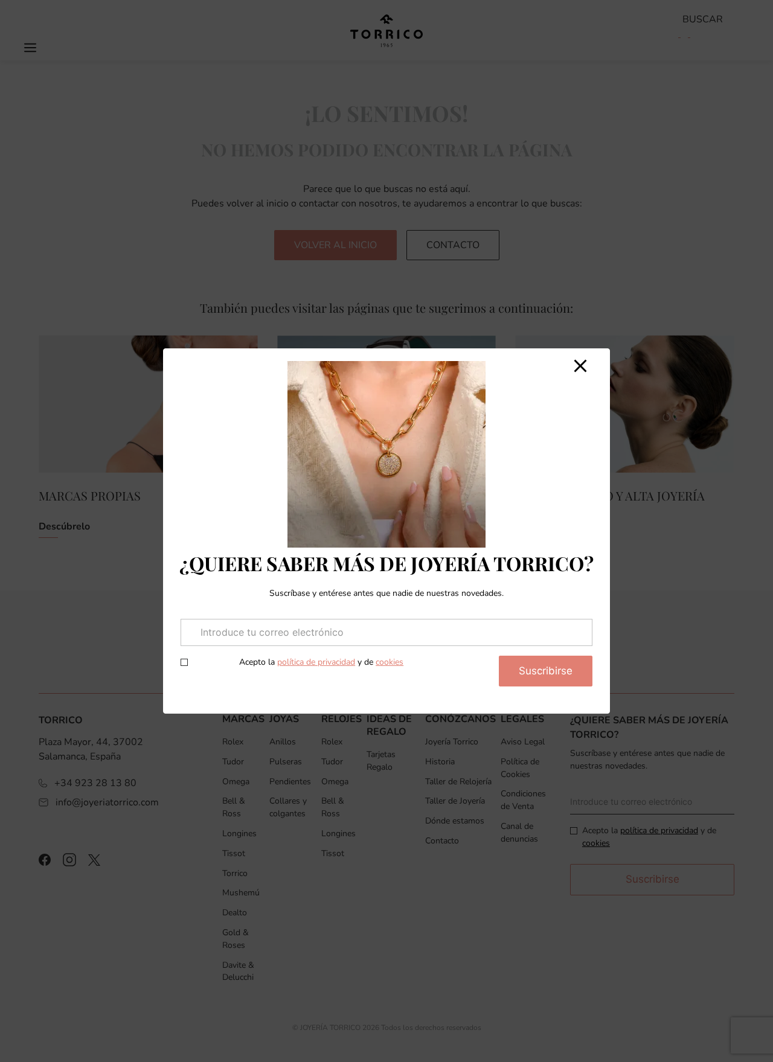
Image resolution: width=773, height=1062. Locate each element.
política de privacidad (316, 662)
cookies (389, 662)
